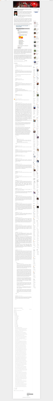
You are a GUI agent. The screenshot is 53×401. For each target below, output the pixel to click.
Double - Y (34, 155)
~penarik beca (34, 258)
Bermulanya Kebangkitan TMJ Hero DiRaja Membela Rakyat (36, 29)
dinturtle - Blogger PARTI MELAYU (34, 179)
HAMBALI (34, 213)
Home (22, 309)
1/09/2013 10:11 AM (20, 195)
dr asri (16, 61)
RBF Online (34, 203)
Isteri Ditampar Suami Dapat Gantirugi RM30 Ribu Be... (21, 360)
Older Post (30, 309)
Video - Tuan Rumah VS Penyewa (18, 327)
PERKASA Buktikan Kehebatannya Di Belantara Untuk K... (21, 361)
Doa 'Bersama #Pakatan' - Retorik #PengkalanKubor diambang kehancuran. (38, 99)
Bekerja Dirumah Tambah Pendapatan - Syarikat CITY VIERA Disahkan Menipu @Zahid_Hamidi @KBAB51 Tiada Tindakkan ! (36, 25)
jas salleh (38, 205)
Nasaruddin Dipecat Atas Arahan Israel (19, 331)
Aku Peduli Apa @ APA (34, 164)
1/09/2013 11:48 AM (21, 139)
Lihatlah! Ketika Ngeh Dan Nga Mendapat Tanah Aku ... (21, 358)
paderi (22, 61)
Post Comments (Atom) (19, 310)
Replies (17, 262)
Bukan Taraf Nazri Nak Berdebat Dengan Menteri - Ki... (21, 356)
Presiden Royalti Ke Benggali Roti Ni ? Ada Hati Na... (20, 350)
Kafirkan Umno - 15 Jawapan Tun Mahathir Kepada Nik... (21, 330)
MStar (37, 239)
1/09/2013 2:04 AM (20, 180)
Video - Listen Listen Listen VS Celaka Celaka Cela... (20, 355)
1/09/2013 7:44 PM (20, 212)
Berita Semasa (38, 231)
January (16, 326)
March (16, 324)
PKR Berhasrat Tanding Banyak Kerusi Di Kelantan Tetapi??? (34, 222)
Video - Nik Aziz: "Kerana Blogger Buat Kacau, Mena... (21, 362)
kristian (21, 61)
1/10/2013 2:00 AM (20, 217)
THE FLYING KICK (34, 130)
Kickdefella (34, 98)
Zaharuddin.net (38, 254)
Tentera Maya (37, 68)
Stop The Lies (38, 128)
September (16, 318)
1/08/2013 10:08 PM (20, 88)
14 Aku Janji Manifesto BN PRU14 (34, 159)
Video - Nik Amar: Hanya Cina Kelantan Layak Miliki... (21, 366)
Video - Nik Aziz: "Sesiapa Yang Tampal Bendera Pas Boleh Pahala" (36, 58)
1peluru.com (34, 191)
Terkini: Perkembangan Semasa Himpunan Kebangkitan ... (21, 364)
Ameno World (34, 272)
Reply (15, 76)
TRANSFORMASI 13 (34, 106)
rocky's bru (37, 120)
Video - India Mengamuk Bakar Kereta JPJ (19, 365)
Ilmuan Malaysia (38, 251)
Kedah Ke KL (37, 197)
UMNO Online (34, 69)
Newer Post (15, 309)
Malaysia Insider (38, 235)
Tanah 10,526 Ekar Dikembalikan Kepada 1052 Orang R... (21, 349)
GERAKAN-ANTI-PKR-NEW (34, 168)
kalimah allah (19, 61)
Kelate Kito (38, 224)
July (15, 320)
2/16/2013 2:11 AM (21, 263)
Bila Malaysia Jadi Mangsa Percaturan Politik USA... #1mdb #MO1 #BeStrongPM (34, 197)
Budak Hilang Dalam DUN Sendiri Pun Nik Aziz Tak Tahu (21, 328)
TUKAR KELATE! (38, 105)
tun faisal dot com (34, 77)
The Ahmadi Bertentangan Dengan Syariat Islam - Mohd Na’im (34, 253)
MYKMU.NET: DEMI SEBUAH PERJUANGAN (38, 180)
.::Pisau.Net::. (34, 151)
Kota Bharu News (37, 223)
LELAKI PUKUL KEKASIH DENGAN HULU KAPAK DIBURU (34, 111)
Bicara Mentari (34, 207)
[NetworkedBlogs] (36, 11)
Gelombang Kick (38, 82)
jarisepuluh (34, 241)
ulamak (24, 61)
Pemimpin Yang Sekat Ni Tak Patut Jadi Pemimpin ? (20, 332)
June (15, 321)
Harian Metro (38, 234)
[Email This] (24, 60)
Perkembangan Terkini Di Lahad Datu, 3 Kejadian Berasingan (36, 42)
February (16, 325)
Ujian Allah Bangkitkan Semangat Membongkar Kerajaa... (21, 357)
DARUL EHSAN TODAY (37, 148)
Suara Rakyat (37, 159)
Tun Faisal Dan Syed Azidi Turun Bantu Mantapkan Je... (21, 353)
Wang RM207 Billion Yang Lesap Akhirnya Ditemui (20, 359)
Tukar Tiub (34, 267)
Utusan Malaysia (38, 247)
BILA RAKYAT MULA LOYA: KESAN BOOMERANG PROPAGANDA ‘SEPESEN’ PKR (38, 142)
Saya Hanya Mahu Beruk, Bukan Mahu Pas (19, 382)
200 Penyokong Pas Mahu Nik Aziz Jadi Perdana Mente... (21, 354)
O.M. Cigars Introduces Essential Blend (38, 175)
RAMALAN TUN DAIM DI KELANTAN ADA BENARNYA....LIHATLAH (36, 47)
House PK (34, 119)
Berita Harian (38, 229)
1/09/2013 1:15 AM (20, 171)
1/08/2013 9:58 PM (20, 78)
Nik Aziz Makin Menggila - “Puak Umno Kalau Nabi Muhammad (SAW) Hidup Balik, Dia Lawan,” (36, 38)
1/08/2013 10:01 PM (20, 82)
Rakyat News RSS (34, 91)
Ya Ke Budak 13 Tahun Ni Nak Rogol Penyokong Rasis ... (21, 384)
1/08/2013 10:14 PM (20, 94)
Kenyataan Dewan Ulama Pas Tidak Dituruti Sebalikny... (21, 363)
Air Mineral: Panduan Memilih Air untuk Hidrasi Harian (38, 131)
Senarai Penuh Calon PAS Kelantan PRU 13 (37, 51)
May (15, 322)
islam (17, 61)
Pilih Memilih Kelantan (38, 77)
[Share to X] (25, 60)
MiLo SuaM (34, 279)
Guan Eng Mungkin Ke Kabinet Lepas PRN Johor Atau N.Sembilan (38, 154)
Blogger (29, 397)
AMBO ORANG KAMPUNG (38, 93)
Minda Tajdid (38, 238)
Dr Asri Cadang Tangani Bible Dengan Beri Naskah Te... (21, 348)
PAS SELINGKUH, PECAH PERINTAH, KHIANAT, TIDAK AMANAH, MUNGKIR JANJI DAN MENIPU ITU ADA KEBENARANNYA (34, 83)
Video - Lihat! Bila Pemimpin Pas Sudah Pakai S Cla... (20, 385)
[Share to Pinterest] (26, 60)
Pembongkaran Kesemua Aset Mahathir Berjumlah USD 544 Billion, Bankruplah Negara (36, 63)
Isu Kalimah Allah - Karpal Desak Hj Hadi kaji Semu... (20, 352)
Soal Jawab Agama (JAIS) (38, 244)
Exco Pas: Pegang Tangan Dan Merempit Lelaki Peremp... (21, 383)
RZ (33, 225)
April (16, 323)
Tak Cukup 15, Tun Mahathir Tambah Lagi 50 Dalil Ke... (21, 329)
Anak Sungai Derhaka (34, 250)
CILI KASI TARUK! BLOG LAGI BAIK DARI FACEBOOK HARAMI (34, 125)
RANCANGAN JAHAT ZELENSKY (34, 269)
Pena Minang (37, 135)
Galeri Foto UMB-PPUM (37, 173)
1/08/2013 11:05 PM (20, 102)
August (16, 319)
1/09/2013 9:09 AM (20, 188)
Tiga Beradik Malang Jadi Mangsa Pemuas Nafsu (36, 33)
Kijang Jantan (34, 219)
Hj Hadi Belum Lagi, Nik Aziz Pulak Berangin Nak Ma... (21, 386)
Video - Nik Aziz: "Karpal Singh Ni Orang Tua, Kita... (20, 351)
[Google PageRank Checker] (28, 395)
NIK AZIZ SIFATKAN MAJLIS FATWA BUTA (36, 54)
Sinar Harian (38, 242)
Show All (35, 246)
